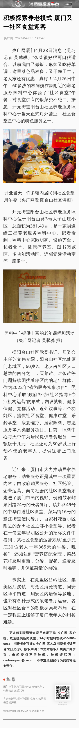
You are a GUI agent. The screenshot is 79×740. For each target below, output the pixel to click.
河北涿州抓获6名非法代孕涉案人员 (23, 710)
